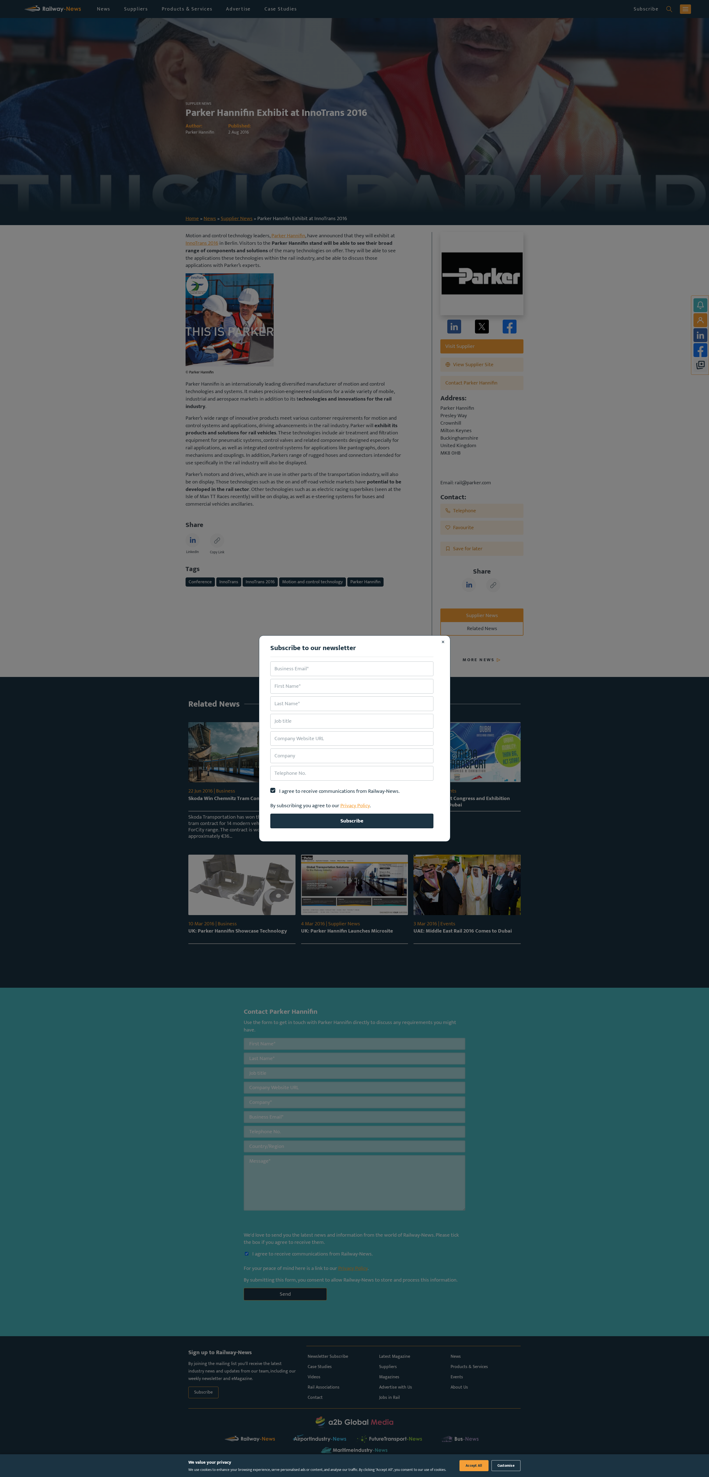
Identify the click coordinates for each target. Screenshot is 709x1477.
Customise (506, 1466)
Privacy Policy (355, 805)
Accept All (474, 1466)
